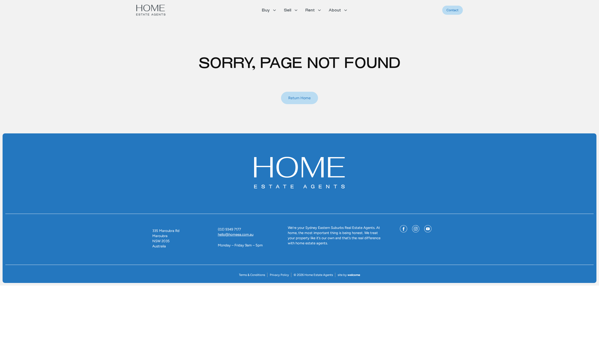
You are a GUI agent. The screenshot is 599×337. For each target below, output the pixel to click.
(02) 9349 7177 (229, 229)
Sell (287, 10)
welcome (353, 275)
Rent (310, 10)
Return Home (299, 98)
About (335, 10)
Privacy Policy (279, 275)
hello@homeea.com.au (235, 234)
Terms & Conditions (252, 275)
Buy (266, 10)
